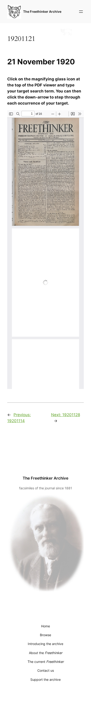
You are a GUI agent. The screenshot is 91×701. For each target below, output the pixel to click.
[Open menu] (81, 11)
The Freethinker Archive (42, 11)
